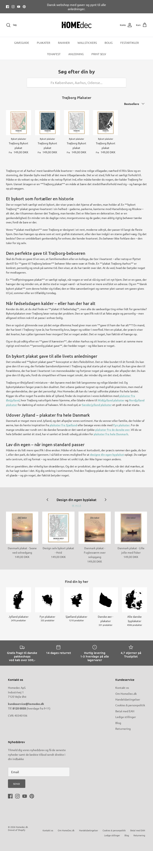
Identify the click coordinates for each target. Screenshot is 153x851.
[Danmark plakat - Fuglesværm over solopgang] (94, 528)
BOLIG (109, 42)
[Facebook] (7, 6)
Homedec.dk (22, 827)
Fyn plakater (121, 425)
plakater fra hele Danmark (111, 434)
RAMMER (64, 42)
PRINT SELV (98, 54)
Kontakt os (122, 687)
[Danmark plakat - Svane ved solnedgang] (22, 528)
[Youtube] (18, 6)
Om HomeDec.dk (126, 693)
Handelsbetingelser (127, 699)
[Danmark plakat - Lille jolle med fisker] (131, 528)
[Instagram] (13, 6)
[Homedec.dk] (76, 25)
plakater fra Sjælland (63, 425)
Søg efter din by (76, 71)
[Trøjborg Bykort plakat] (18, 122)
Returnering (123, 728)
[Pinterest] (24, 6)
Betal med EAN (124, 711)
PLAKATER (43, 42)
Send (16, 783)
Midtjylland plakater (111, 400)
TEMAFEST (54, 54)
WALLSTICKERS (87, 42)
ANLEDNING (76, 54)
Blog (118, 723)
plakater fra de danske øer (112, 429)
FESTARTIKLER (129, 42)
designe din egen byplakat (107, 454)
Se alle (76, 505)
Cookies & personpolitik (130, 705)
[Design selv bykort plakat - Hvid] (58, 528)
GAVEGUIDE (21, 42)
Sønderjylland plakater (97, 404)
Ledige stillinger (125, 717)
